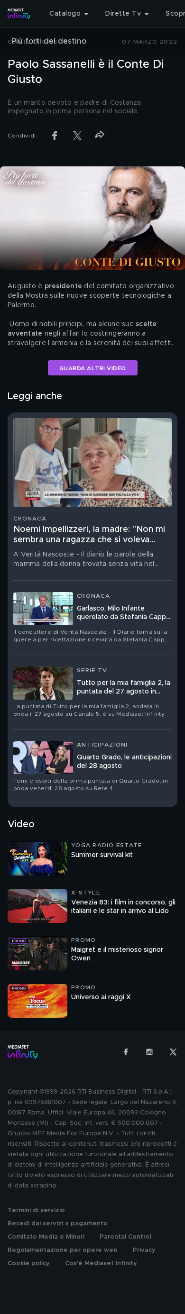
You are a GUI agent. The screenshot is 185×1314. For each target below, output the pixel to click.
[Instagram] (149, 1052)
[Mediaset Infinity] (19, 14)
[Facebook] (125, 1052)
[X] (173, 1052)
